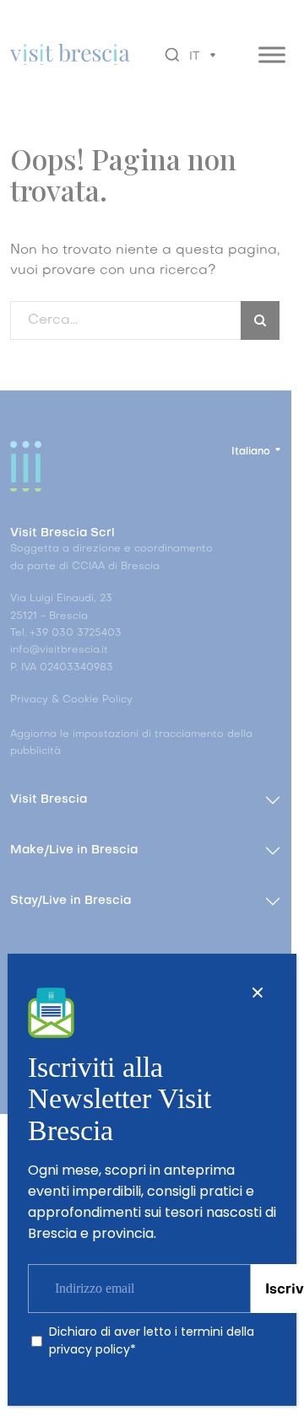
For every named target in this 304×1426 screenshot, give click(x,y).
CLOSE (257, 992)
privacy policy (89, 1349)
